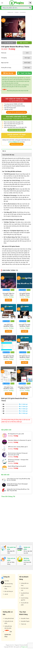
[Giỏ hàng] (30, 2)
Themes (16, 12)
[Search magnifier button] (30, 8)
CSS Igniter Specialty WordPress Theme (8, 356)
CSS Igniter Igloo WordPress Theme (8, 325)
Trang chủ (10, 12)
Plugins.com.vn (25, 647)
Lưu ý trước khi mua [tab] (8, 154)
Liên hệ (6, 594)
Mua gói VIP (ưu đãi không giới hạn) (16, 112)
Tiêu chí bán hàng (8, 583)
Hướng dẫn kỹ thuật (9, 618)
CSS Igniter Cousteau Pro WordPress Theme (24, 387)
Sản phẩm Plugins (25, 621)
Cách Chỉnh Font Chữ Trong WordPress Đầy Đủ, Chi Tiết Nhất (18, 479)
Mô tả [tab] (4, 151)
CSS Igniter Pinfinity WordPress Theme (24, 294)
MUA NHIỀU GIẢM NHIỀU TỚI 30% (16, 116)
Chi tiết (8, 300)
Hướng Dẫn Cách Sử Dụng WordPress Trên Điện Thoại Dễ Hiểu (18, 489)
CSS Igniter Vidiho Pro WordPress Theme (8, 294)
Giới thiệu (6, 580)
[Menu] (2, 3)
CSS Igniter (23, 12)
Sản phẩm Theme (25, 618)
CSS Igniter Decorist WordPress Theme (24, 356)
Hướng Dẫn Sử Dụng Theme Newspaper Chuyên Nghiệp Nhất (17, 484)
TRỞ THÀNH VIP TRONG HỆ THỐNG (16, 99)
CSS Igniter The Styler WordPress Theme (24, 325)
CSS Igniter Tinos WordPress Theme (8, 387)
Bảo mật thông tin (8, 591)
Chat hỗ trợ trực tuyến (16, 144)
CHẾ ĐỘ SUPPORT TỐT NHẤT (16, 134)
